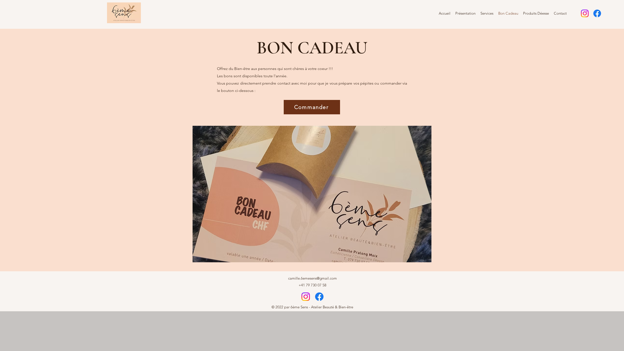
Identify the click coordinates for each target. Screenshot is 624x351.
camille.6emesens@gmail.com (312, 278)
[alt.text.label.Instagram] (585, 13)
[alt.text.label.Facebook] (597, 13)
